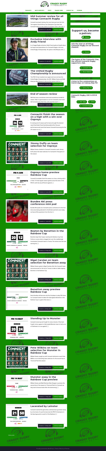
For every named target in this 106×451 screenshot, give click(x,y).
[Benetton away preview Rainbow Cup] (17, 298)
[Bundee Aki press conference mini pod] (17, 210)
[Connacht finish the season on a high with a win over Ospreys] (17, 123)
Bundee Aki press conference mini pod (43, 202)
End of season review (43, 93)
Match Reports (39, 10)
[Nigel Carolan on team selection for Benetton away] (17, 269)
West (60, 448)
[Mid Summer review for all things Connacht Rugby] (17, 20)
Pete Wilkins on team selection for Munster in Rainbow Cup (45, 350)
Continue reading (58, 29)
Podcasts (28, 10)
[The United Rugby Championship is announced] (17, 77)
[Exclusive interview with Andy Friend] (17, 49)
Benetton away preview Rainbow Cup (45, 290)
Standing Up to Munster (45, 318)
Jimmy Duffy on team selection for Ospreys (44, 144)
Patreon (79, 10)
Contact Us (69, 10)
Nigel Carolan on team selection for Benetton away (48, 261)
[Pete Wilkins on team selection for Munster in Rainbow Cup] (17, 357)
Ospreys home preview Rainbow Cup (44, 173)
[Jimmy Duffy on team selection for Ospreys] (17, 152)
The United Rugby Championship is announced (48, 72)
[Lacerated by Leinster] (17, 415)
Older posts (11, 435)
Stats (49, 10)
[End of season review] (17, 98)
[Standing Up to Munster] (17, 327)
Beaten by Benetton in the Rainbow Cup (47, 232)
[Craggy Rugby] (52, 4)
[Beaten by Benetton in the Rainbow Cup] (17, 240)
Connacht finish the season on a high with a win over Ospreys (47, 117)
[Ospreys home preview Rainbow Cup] (17, 181)
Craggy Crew (59, 10)
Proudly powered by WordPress (45, 448)
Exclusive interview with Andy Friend (45, 40)
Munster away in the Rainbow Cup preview (44, 378)
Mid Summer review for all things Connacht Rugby (46, 17)
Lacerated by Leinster (44, 406)
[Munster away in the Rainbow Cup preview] (17, 386)
